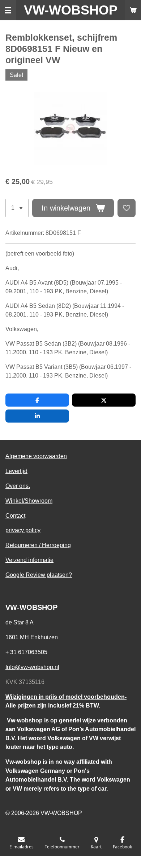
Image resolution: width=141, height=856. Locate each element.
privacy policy (22, 530)
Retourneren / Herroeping (38, 545)
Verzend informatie (29, 560)
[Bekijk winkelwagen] (133, 10)
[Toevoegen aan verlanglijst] (127, 208)
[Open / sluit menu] (8, 10)
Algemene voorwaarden (36, 456)
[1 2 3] (17, 208)
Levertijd (16, 471)
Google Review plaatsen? (38, 574)
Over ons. (17, 485)
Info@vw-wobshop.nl (32, 667)
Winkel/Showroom (28, 500)
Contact (15, 515)
